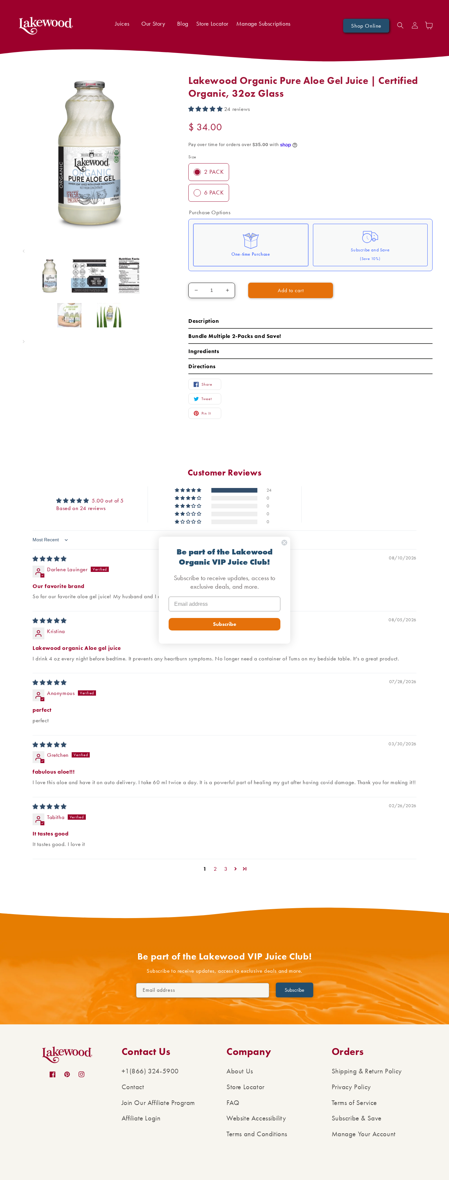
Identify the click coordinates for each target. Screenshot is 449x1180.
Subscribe (224, 624)
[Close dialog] (284, 542)
